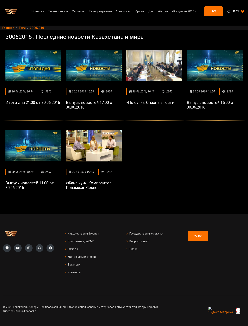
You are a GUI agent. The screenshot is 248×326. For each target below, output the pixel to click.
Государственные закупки (146, 233)
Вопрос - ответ (139, 241)
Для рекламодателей (82, 256)
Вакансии (74, 264)
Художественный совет (83, 233)
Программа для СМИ (81, 241)
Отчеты (73, 249)
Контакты (74, 272)
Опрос (133, 249)
